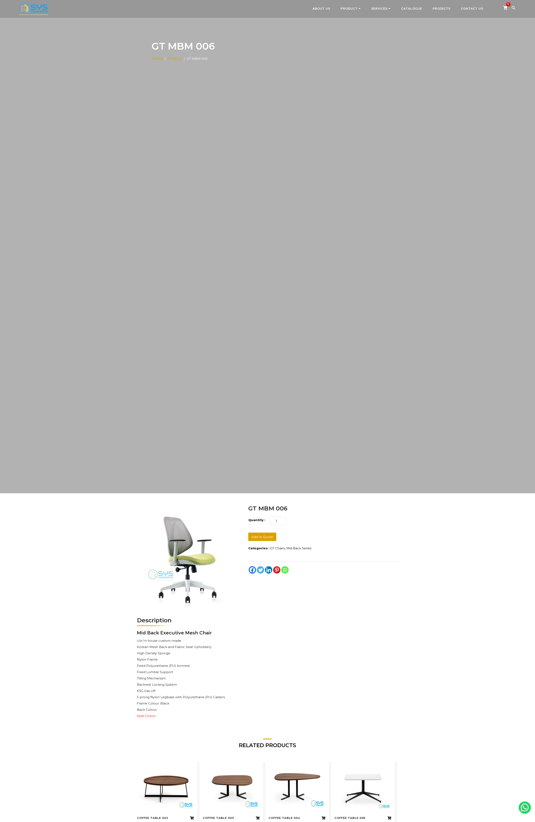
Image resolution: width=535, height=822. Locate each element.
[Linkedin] (268, 570)
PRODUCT (349, 8)
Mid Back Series (298, 548)
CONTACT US (472, 8)
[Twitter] (260, 570)
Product (174, 58)
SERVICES (379, 8)
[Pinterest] (276, 570)
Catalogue (411, 8)
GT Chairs (277, 548)
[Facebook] (252, 570)
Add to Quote (262, 537)
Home (157, 58)
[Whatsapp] (285, 570)
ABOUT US (321, 8)
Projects (441, 8)
